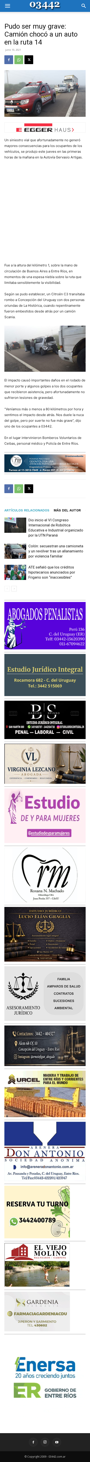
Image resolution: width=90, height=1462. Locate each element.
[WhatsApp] (18, 59)
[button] (7, 6)
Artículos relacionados (26, 510)
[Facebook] (8, 59)
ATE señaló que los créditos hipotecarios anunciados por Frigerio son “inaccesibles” (51, 572)
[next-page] (14, 588)
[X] (28, 59)
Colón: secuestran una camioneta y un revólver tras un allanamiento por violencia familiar (55, 551)
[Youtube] (56, 1442)
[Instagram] (45, 1442)
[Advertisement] (45, 211)
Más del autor (67, 510)
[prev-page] (7, 588)
